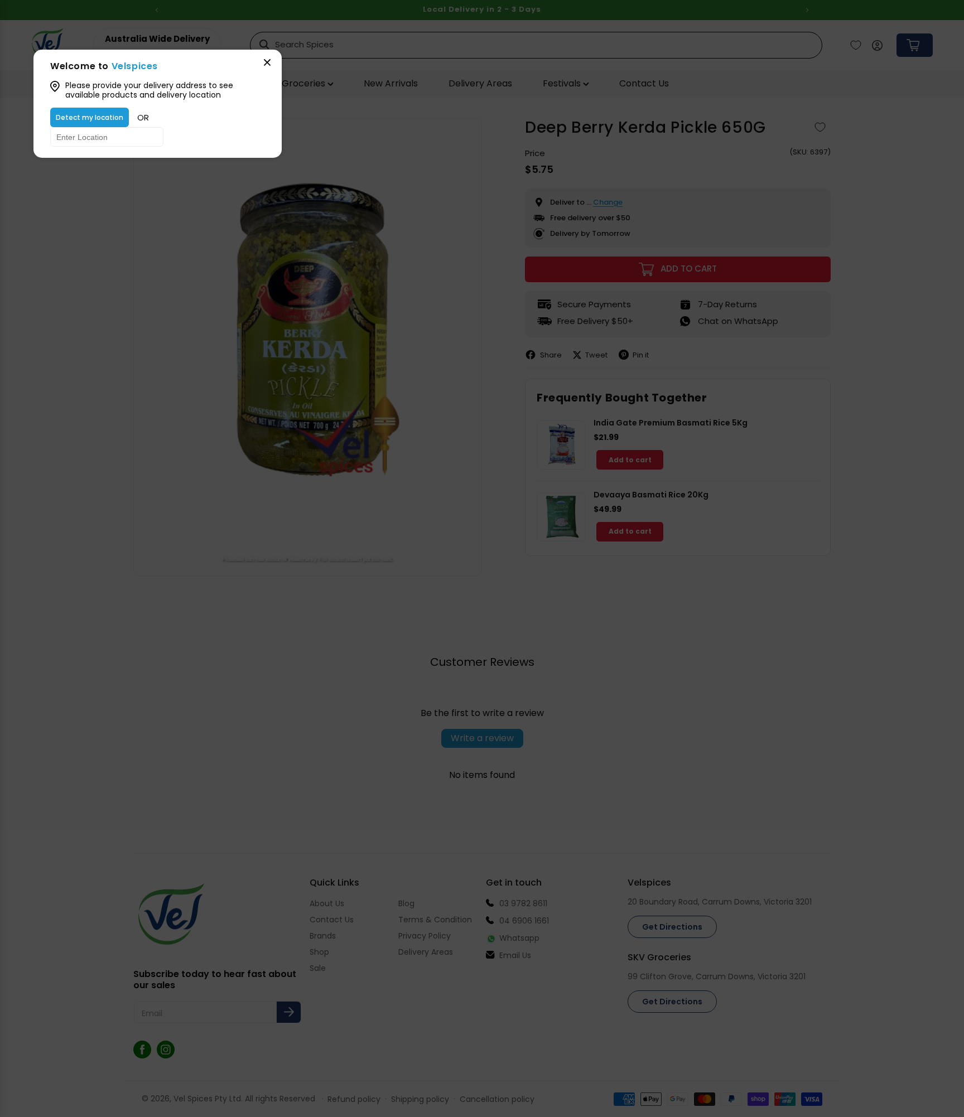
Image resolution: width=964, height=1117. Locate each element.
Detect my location (89, 117)
